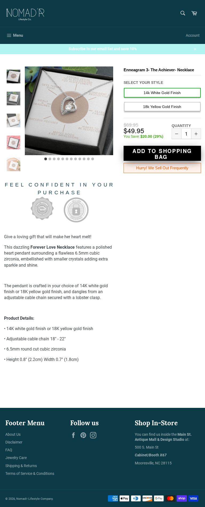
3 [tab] (54, 159)
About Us (13, 434)
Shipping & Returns (21, 466)
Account (193, 35)
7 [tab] (71, 159)
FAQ (8, 450)
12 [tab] (92, 159)
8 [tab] (75, 159)
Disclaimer (13, 442)
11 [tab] (88, 159)
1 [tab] (46, 159)
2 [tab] (50, 159)
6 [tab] (67, 159)
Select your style (143, 82)
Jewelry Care (16, 458)
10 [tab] (84, 159)
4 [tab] (58, 159)
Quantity (181, 126)
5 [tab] (63, 159)
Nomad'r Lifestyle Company (34, 499)
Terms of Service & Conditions (29, 473)
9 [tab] (80, 159)
